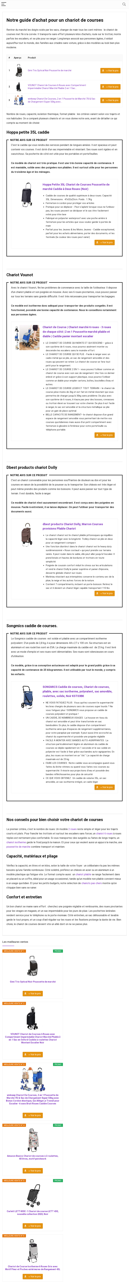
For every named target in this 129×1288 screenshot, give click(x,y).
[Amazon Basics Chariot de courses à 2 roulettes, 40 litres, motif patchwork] (32, 1140)
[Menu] (4, 4)
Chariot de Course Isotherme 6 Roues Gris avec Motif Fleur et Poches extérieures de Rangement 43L (32, 1268)
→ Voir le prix (112, 70)
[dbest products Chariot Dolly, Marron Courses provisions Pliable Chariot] (26, 534)
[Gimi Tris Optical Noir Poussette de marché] (19, 70)
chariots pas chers (91, 883)
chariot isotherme (16, 842)
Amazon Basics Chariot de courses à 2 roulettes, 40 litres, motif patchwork (32, 1157)
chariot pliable (83, 874)
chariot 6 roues (104, 833)
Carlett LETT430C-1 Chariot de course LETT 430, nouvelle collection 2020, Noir (33, 1212)
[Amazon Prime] (32, 986)
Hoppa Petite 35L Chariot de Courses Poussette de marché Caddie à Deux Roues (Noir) (76, 187)
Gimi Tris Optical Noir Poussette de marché (49, 70)
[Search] (124, 4)
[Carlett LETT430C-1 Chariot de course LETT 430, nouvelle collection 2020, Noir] (32, 1195)
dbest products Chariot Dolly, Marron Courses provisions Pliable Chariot (73, 526)
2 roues (72, 829)
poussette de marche (18, 846)
